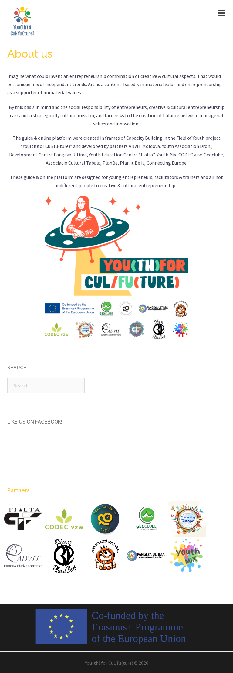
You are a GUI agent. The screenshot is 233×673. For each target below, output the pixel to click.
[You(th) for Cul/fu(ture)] (22, 21)
